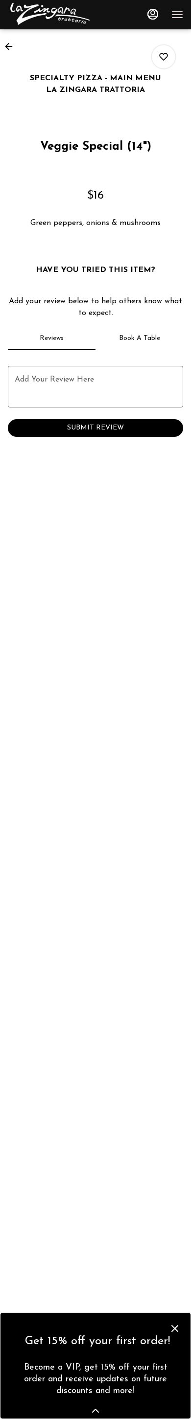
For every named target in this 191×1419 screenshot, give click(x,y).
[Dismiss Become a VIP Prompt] (175, 1328)
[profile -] (153, 14)
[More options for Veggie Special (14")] (163, 56)
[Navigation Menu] (177, 14)
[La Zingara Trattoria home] (52, 14)
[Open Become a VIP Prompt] (95, 1411)
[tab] (52, 338)
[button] (12, 46)
